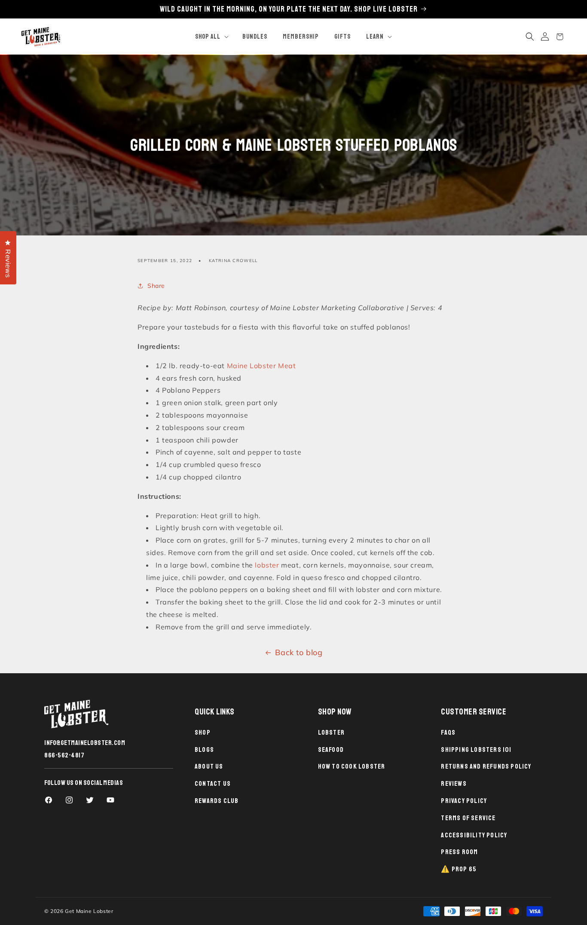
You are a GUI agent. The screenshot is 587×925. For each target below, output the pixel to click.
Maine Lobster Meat (261, 365)
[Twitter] (90, 800)
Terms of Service (468, 818)
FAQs (448, 732)
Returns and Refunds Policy (486, 766)
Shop (203, 732)
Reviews (453, 783)
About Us (209, 766)
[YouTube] (110, 800)
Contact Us (213, 783)
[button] (211, 36)
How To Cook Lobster (351, 766)
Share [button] (156, 285)
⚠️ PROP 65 (459, 869)
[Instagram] (69, 800)
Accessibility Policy (474, 835)
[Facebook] (48, 800)
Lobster (331, 732)
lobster (267, 564)
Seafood (331, 749)
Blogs (204, 749)
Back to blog (298, 652)
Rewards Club (216, 801)
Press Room (459, 852)
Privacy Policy (464, 801)
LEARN (375, 37)
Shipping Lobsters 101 (476, 749)
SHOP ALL (207, 37)
